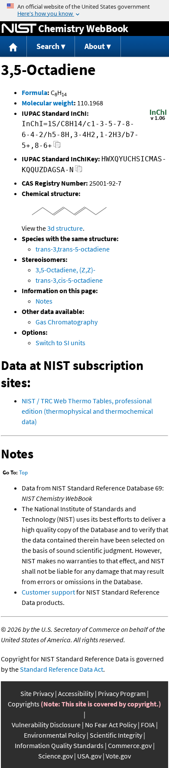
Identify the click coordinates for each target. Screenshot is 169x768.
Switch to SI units (60, 342)
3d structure (65, 228)
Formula (34, 92)
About (94, 46)
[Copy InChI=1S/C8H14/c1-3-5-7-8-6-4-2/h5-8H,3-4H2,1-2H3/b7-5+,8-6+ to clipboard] (57, 147)
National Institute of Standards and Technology (19, 28)
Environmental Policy (54, 735)
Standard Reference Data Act (61, 669)
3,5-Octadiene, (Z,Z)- (65, 269)
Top (23, 472)
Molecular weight (48, 102)
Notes (44, 301)
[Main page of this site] (13, 46)
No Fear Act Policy (110, 724)
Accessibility (76, 693)
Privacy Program (122, 693)
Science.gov (55, 756)
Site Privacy (37, 693)
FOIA (148, 724)
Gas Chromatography (67, 321)
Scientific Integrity (116, 735)
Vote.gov (118, 756)
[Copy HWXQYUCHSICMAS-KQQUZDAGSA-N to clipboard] (78, 171)
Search (47, 46)
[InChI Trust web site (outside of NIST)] (158, 119)
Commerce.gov (130, 745)
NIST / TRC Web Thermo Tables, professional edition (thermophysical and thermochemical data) (87, 411)
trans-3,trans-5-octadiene (73, 249)
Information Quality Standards (59, 745)
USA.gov (89, 756)
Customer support (48, 592)
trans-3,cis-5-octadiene (69, 280)
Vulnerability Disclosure (46, 724)
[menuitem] (13, 46)
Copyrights (23, 703)
